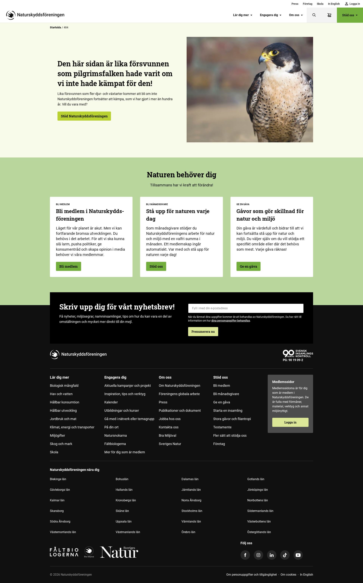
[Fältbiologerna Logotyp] (64, 552)
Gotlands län (255, 479)
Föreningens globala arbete (179, 394)
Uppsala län (124, 521)
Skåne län (122, 511)
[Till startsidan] (36, 15)
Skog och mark (61, 444)
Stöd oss (348, 15)
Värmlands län (191, 521)
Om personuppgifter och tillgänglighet (251, 574)
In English (334, 3)
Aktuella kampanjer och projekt (127, 386)
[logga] (89, 552)
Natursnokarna (115, 435)
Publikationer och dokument (180, 410)
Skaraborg (57, 511)
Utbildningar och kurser (121, 410)
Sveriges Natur (170, 444)
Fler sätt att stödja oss (230, 435)
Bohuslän (122, 479)
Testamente (222, 427)
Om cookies (288, 574)
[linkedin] (271, 555)
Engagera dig (269, 15)
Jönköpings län (257, 490)
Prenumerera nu (203, 331)
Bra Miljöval (167, 435)
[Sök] (314, 15)
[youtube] (298, 555)
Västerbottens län (259, 521)
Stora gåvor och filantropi (232, 419)
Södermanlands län (260, 511)
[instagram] (258, 555)
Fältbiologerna (115, 444)
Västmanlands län (128, 532)
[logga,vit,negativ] (119, 552)
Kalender (111, 402)
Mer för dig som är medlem (124, 452)
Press (295, 3)
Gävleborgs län (60, 490)
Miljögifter (57, 435)
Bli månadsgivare (226, 394)
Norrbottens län (257, 500)
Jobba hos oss (170, 419)
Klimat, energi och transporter (72, 427)
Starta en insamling (227, 410)
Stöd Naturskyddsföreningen (84, 116)
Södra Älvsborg (60, 521)
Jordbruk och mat (63, 419)
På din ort (111, 427)
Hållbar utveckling (63, 410)
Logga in (290, 422)
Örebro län (188, 532)
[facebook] (245, 555)
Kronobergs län (126, 500)
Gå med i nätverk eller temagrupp (129, 419)
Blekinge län (58, 479)
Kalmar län (57, 500)
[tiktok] (285, 555)
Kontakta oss (168, 427)
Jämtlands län (191, 490)
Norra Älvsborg (191, 500)
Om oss (294, 15)
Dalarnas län (190, 479)
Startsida (55, 27)
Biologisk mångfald (64, 386)
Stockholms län (192, 511)
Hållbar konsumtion (64, 402)
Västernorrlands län (63, 532)
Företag (307, 3)
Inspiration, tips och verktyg (124, 394)
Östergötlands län (259, 532)
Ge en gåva (248, 266)
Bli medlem (68, 266)
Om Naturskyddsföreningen (179, 386)
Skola (320, 3)
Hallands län (124, 490)
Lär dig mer (241, 15)
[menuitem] (295, 4)
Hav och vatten (61, 394)
